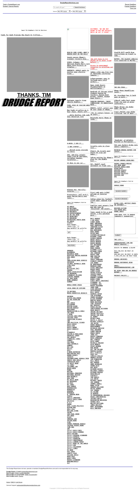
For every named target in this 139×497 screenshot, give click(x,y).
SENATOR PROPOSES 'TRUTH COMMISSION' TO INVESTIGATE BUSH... (101, 103)
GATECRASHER (95, 290)
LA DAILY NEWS (72, 363)
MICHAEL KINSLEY (96, 321)
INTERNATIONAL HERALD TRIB (78, 358)
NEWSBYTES (71, 389)
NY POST (70, 383)
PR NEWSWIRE (72, 273)
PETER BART (94, 233)
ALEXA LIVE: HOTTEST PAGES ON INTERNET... (125, 204)
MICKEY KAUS (95, 318)
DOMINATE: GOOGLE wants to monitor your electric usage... (78, 72)
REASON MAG (71, 407)
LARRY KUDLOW (95, 331)
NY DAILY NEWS (72, 379)
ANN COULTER (95, 256)
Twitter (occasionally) (31, 474)
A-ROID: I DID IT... (75, 143)
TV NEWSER (94, 393)
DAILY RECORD (72, 433)
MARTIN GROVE (95, 300)
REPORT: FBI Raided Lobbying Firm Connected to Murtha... (126, 59)
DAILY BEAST (72, 324)
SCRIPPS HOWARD (73, 276)
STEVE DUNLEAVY (96, 267)
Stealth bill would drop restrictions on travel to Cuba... (125, 54)
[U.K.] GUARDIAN (73, 438)
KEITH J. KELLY (96, 320)
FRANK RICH (94, 366)
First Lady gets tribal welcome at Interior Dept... (100, 194)
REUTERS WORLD (120, 172)
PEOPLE (69, 396)
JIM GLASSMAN (95, 295)
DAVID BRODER (95, 241)
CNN (68, 321)
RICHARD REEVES (96, 369)
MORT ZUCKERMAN (96, 406)
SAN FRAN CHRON (73, 414)
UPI (115, 176)
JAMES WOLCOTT (96, 405)
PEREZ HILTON (95, 307)
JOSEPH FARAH (95, 274)
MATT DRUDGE (95, 218)
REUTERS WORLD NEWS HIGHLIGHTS (122, 167)
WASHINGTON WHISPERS (98, 400)
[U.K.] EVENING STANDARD (77, 435)
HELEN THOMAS (95, 388)
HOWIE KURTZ (95, 333)
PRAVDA (69, 270)
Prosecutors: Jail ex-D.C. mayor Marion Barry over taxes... (78, 196)
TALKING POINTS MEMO (75, 425)
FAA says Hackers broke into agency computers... (126, 145)
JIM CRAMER (94, 258)
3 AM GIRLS (94, 220)
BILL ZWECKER (95, 408)
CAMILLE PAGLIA (96, 356)
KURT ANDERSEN (96, 225)
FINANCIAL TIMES (73, 339)
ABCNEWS (70, 296)
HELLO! (69, 348)
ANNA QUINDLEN (96, 364)
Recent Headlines (130, 4)
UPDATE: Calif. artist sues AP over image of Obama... (101, 108)
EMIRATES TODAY (73, 335)
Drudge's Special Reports (11, 6)
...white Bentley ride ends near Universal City (78, 115)
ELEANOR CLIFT (96, 249)
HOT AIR (70, 347)
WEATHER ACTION (120, 208)
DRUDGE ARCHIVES (120, 259)
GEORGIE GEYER (96, 294)
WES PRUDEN (94, 362)
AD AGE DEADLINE (73, 299)
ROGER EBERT (95, 269)
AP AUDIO (70, 221)
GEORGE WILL (95, 402)
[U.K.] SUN (71, 445)
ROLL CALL (71, 409)
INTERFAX (70, 262)
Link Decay (19, 482)
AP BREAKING (72, 218)
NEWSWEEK (70, 393)
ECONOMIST (71, 332)
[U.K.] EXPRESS (73, 437)
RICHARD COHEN (96, 251)
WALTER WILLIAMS (96, 403)
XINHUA (69, 281)
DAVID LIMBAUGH (96, 336)
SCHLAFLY (93, 375)
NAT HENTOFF (95, 305)
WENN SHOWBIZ (72, 280)
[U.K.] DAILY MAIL (74, 430)
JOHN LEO (93, 334)
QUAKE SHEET (119, 211)
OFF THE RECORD (96, 349)
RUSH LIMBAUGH (96, 338)
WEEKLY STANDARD (73, 460)
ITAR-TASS (71, 265)
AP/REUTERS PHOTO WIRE (76, 219)
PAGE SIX (93, 354)
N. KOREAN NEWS (73, 394)
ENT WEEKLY (71, 337)
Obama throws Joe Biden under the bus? (123, 107)
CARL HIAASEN (95, 303)
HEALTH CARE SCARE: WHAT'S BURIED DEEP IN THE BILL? (78, 53)
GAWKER (69, 345)
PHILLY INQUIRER (73, 397)
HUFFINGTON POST (73, 353)
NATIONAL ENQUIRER (74, 373)
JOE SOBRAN (94, 382)
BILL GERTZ (94, 292)
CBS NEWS (70, 312)
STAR (69, 422)
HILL (69, 350)
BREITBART (71, 309)
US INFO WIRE (72, 278)
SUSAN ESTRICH (96, 272)
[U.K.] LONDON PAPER (75, 442)
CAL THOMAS (94, 390)
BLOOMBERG (71, 252)
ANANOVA (70, 250)
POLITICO (70, 401)
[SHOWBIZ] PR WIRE (74, 275)
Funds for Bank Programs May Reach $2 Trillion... (22, 35)
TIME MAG (70, 427)
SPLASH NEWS (72, 420)
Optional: (55, 11)
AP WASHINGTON (72, 210)
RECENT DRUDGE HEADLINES (124, 160)
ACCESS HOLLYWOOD (74, 298)
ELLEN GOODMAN (96, 299)
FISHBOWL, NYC (96, 284)
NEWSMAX (70, 391)
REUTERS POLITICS (121, 173)
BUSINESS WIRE (72, 254)
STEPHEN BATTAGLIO (97, 235)
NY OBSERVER (72, 381)
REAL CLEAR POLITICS (75, 406)
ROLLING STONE (72, 411)
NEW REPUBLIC (72, 376)
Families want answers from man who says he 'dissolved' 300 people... (101, 207)
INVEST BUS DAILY (74, 360)
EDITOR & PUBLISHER (75, 334)
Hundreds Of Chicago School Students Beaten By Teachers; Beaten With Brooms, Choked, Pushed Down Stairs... (101, 95)
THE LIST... (119, 239)
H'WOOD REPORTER (73, 352)
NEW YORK (70, 378)
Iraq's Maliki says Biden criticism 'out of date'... (125, 112)
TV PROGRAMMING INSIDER (100, 395)
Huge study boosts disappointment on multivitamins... (97, 86)
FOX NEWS (70, 342)
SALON (69, 412)
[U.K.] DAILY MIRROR (75, 432)
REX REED (93, 367)
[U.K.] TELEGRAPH (74, 447)
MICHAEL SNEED (96, 380)
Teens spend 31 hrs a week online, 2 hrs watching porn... (101, 213)
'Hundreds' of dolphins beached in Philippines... (125, 141)
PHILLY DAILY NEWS (74, 399)
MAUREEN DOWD (95, 266)
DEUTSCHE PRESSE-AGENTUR (77, 255)
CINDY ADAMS (95, 222)
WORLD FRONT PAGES (74, 285)
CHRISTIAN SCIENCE (74, 319)
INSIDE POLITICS (96, 313)
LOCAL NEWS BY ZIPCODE (76, 288)
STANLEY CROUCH (96, 261)
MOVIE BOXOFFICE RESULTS (77, 293)
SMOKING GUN (72, 419)
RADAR (69, 404)
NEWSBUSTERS (72, 388)
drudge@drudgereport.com (29, 471)
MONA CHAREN (95, 248)
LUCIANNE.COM (72, 366)
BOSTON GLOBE (72, 306)
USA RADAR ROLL (120, 210)
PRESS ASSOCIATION (74, 272)
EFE (68, 259)
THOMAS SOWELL (96, 384)
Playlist (21, 476)
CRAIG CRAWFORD (96, 259)
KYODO (69, 267)
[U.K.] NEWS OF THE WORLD (77, 443)
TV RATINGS (71, 291)
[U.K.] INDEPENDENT (75, 440)
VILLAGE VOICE (72, 455)
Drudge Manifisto (24, 473)
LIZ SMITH (94, 379)
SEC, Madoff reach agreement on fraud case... (101, 165)
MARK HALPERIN (96, 302)
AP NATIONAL (72, 208)
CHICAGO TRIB (72, 317)
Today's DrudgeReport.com (11, 4)
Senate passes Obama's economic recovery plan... (78, 58)
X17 (68, 463)
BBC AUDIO (71, 303)
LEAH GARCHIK (95, 289)
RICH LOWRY (94, 341)
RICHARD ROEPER (96, 372)
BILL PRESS (94, 361)
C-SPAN (69, 314)
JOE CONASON (95, 253)
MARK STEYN (94, 385)
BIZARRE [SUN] (96, 236)
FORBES (69, 340)
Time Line (133, 8)
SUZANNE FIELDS (96, 276)
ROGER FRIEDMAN (96, 285)
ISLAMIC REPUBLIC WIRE (76, 263)
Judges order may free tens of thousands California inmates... (101, 73)
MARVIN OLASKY (96, 351)
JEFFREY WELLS (96, 398)
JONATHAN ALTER (96, 227)
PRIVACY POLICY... (121, 275)
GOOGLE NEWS (119, 185)
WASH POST (71, 456)
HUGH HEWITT (95, 310)
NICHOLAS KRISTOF (97, 328)
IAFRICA (70, 357)
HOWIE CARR (94, 246)
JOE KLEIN (94, 323)
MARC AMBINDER (96, 223)
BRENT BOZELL (95, 240)
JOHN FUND (94, 287)
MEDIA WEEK (71, 368)
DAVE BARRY (94, 231)
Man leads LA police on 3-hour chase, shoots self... (78, 111)
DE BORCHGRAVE (96, 264)
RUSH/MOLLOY (95, 374)
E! (68, 330)
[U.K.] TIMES (72, 448)
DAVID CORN (94, 254)
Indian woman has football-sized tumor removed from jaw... (101, 200)
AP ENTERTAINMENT (74, 213)
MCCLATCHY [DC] (73, 268)
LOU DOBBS (94, 263)
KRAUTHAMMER (95, 326)
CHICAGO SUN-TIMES (74, 316)
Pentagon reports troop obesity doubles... (76, 101)
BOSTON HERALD (72, 308)
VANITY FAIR (72, 453)
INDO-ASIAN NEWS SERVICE (77, 260)
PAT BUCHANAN (95, 245)
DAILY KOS (71, 326)
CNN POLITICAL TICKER (75, 322)
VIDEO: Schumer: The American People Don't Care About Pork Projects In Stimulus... (78, 64)
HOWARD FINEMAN (96, 277)
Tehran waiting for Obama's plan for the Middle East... (101, 159)
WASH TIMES (71, 458)
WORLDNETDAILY (72, 461)
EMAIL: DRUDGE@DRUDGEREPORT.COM (124, 266)
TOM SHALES (94, 377)
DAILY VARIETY (72, 329)
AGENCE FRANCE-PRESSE (123, 163)
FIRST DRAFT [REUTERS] (99, 281)
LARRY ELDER (95, 271)
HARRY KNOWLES (96, 325)
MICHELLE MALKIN (96, 343)
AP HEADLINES (72, 216)
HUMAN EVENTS (72, 355)
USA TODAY (71, 451)
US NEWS (70, 450)
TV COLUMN (94, 392)
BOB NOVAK (94, 348)
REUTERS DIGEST (120, 170)
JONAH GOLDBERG (96, 297)
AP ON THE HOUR (73, 215)
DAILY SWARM (72, 327)
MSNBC (69, 370)
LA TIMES (70, 365)
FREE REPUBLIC (72, 344)
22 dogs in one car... (76, 163)
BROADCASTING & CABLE (75, 311)
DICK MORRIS (95, 344)
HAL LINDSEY (95, 339)
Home (8, 482)
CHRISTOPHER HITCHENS (99, 308)
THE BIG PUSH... (120, 87)
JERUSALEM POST (73, 362)
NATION (69, 371)
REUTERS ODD (119, 175)
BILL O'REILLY (96, 352)
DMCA (13, 482)
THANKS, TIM (34, 95)
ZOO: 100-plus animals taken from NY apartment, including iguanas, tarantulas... (77, 157)
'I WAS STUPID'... (74, 146)
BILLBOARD (71, 304)
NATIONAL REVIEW (73, 375)
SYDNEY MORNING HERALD (76, 424)
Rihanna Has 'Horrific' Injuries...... (76, 190)
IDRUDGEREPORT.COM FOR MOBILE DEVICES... (123, 243)
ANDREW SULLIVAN (96, 387)
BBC (68, 301)
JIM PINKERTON (96, 359)
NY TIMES (70, 384)
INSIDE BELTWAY (96, 312)
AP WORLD (70, 206)
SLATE (69, 417)
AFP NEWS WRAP (120, 165)
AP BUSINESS (72, 211)
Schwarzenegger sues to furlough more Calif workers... (100, 80)
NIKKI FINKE (95, 279)
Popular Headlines (130, 6)
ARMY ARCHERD (95, 228)
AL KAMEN (93, 316)
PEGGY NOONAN (95, 346)
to (71, 11)
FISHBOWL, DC (95, 282)
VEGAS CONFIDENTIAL (98, 397)
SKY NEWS (70, 415)
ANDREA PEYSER (96, 357)
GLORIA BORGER (96, 238)
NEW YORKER (71, 386)
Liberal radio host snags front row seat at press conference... (124, 102)
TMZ (68, 429)
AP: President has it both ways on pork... (125, 96)
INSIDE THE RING (96, 315)
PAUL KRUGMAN (95, 330)
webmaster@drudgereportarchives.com (28, 485)
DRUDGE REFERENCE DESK (123, 262)
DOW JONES (71, 257)
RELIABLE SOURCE (96, 370)
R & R (69, 402)
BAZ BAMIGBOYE (96, 230)
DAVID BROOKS (95, 243)
